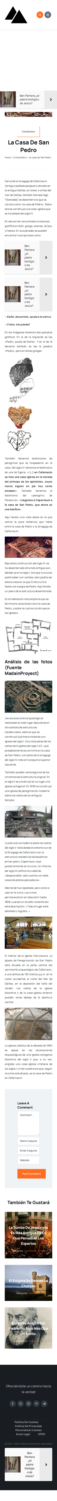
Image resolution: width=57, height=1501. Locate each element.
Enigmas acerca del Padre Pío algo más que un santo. (28, 1328)
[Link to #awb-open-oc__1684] (47, 14)
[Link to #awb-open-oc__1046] (40, 14)
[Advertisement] (28, 60)
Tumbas (41, 1250)
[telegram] (44, 1403)
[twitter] (20, 1403)
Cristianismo (30, 1250)
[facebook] (13, 1403)
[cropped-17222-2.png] (16, 4)
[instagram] (28, 1403)
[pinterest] (36, 1403)
